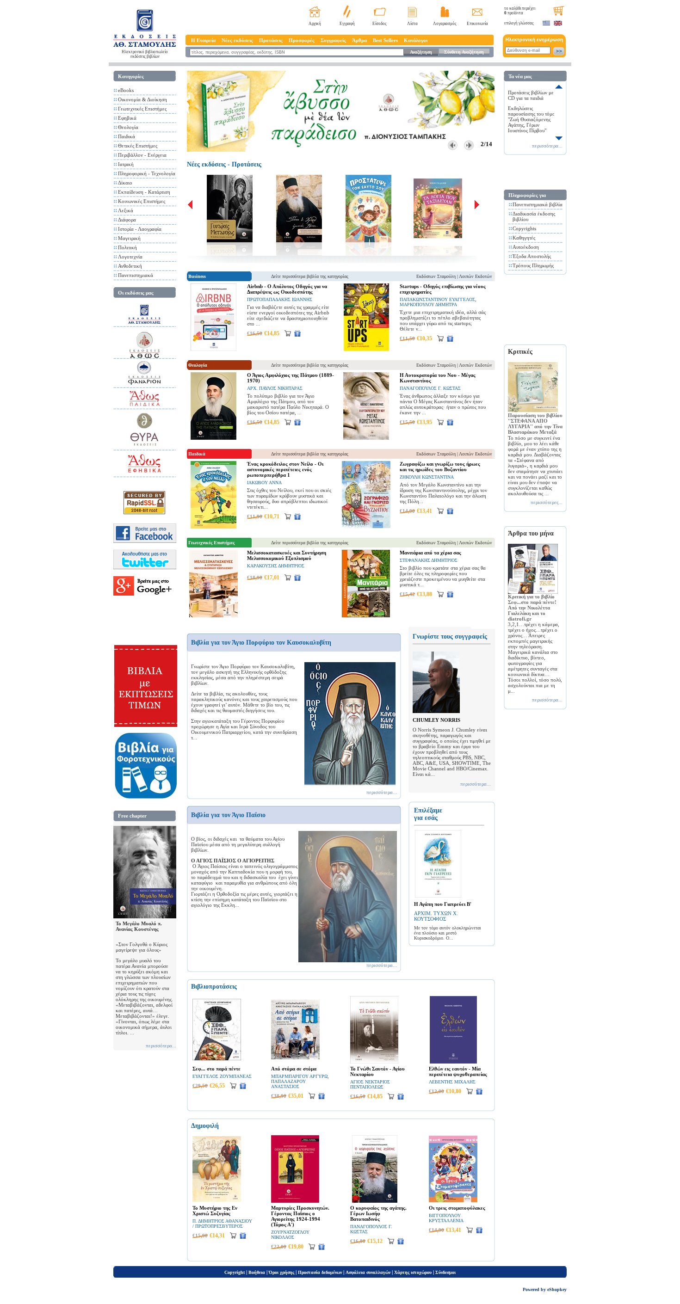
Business (197, 276)
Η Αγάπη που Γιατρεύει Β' (442, 904)
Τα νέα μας (520, 76)
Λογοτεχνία (130, 256)
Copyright (234, 1272)
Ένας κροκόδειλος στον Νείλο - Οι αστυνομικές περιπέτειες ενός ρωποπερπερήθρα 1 (285, 469)
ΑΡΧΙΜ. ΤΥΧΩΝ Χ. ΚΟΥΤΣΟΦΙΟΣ (436, 916)
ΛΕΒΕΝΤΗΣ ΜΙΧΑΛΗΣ (452, 1081)
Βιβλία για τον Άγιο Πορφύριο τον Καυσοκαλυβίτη (261, 642)
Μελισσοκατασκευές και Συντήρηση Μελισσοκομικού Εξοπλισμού (286, 555)
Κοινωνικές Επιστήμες (141, 201)
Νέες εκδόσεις (237, 40)
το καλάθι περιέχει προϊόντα (519, 10)
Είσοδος (379, 23)
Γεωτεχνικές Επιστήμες (142, 108)
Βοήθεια (256, 1272)
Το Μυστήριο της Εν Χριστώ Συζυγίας (214, 1210)
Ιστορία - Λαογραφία (139, 229)
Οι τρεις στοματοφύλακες (457, 1208)
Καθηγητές (524, 237)
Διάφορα (127, 219)
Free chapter (132, 815)
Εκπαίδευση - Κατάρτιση (144, 192)
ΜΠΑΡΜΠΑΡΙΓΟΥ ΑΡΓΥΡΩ (299, 1076)
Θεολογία (128, 127)
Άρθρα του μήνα (531, 533)
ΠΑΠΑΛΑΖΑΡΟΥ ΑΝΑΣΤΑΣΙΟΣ (288, 1084)
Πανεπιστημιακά (135, 275)
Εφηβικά (127, 118)
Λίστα (412, 23)
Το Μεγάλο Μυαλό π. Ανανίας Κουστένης (139, 926)
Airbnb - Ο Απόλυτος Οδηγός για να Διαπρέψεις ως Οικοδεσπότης (287, 289)
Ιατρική (126, 164)
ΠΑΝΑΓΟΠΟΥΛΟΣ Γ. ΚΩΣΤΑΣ (430, 388)
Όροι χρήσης (281, 1272)
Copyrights (524, 228)
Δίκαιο (125, 182)
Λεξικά (125, 210)
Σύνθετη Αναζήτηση (464, 52)
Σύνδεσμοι (445, 1272)
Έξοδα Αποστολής (532, 256)
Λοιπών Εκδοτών (475, 276)
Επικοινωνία (477, 23)
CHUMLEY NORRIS (436, 720)
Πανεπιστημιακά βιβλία (538, 204)
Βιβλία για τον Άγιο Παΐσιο (228, 815)
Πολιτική (127, 247)
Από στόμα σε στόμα (293, 1068)
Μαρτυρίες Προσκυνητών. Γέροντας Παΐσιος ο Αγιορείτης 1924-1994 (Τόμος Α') (300, 1216)
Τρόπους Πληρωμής (533, 265)
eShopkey (557, 1289)
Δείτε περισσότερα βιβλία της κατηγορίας (309, 276)
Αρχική (315, 23)
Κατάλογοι (415, 40)
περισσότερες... (547, 502)
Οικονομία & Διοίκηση (142, 99)
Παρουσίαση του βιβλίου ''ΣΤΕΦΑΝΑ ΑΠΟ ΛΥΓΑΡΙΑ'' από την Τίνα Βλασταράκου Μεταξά (535, 423)
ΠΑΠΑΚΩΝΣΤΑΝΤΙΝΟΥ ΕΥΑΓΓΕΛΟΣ (437, 299)
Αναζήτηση (421, 52)
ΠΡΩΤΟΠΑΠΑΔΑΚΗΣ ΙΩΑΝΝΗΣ (279, 299)
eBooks (126, 90)
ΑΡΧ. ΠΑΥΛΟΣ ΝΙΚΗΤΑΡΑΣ (275, 388)
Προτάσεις (271, 40)
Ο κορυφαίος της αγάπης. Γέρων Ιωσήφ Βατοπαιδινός (378, 1213)
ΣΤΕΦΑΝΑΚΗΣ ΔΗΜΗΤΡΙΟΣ (428, 560)
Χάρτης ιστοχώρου (413, 1272)
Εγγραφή (347, 23)
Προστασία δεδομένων (320, 1272)
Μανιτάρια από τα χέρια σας (430, 552)
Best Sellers (385, 40)
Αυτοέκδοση (526, 247)
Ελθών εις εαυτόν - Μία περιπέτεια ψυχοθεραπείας (458, 1071)
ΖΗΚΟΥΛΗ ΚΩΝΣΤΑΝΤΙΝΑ (427, 477)
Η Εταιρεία (203, 40)
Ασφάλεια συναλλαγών (368, 1272)
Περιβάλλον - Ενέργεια (142, 155)
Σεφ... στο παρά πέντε (216, 1068)
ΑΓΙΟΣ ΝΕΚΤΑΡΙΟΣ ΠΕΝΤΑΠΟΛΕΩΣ (370, 1084)
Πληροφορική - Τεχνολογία (146, 173)
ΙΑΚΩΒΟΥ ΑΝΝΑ (264, 482)
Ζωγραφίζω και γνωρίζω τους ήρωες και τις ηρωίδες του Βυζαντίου (440, 466)
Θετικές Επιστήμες (137, 145)
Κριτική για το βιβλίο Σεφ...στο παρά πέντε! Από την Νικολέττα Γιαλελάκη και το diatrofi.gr (532, 607)
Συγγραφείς (333, 40)
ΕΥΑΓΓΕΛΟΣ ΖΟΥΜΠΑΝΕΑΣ (222, 1076)
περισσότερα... (161, 1045)
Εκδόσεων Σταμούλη (436, 276)
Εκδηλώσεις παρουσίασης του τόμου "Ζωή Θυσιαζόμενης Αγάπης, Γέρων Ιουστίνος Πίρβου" (532, 119)
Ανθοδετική (130, 266)
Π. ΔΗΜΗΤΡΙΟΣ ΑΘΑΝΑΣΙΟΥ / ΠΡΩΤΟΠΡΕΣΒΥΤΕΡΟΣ (222, 1223)
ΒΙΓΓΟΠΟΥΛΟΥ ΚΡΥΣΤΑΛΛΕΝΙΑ (446, 1218)
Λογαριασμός (445, 23)
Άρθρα (359, 40)
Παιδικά (126, 136)
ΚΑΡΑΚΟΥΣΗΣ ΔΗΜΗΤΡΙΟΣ (275, 565)
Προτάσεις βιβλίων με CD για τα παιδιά (531, 95)
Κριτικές (520, 351)
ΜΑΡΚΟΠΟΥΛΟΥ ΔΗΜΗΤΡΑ (428, 304)
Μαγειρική (129, 238)
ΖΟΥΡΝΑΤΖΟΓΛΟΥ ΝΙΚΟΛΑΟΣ (290, 1235)
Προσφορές (302, 40)
